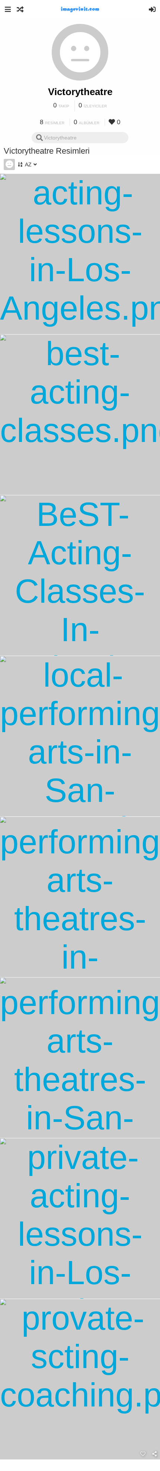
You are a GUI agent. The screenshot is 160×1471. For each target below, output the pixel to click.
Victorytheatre (80, 91)
